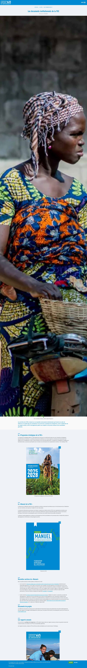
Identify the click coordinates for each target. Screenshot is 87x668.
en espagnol (50, 591)
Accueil (36, 7)
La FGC (40, 7)
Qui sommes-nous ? (48, 7)
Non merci (76, 662)
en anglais (45, 591)
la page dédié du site (22, 611)
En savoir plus (11, 666)
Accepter (70, 662)
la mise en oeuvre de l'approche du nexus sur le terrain (37, 594)
